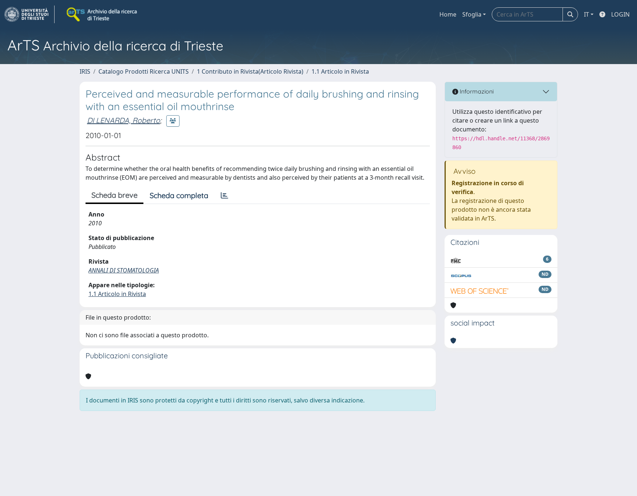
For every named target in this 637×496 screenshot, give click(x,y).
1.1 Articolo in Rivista (340, 71)
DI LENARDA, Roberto (123, 120)
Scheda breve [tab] (114, 195)
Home (447, 14)
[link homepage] (29, 14)
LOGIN (620, 14)
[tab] (224, 195)
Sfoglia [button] (471, 14)
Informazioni (476, 91)
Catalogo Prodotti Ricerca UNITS (143, 71)
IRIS (85, 71)
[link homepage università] (102, 14)
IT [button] (586, 14)
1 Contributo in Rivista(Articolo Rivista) (250, 71)
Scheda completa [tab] (179, 195)
